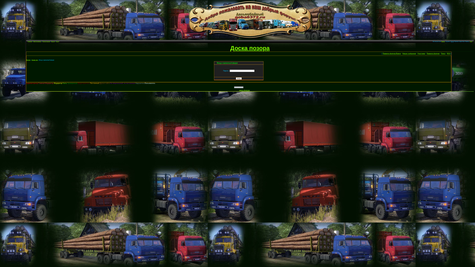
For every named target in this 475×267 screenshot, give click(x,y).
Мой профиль (37, 41)
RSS (471, 41)
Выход (53, 41)
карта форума (244, 90)
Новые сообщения (409, 54)
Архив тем (35, 60)
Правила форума (433, 54)
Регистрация (46, 41)
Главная (29, 41)
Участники (421, 54)
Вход (57, 41)
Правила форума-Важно (392, 54)
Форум (28, 60)
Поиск (443, 54)
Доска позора (250, 48)
